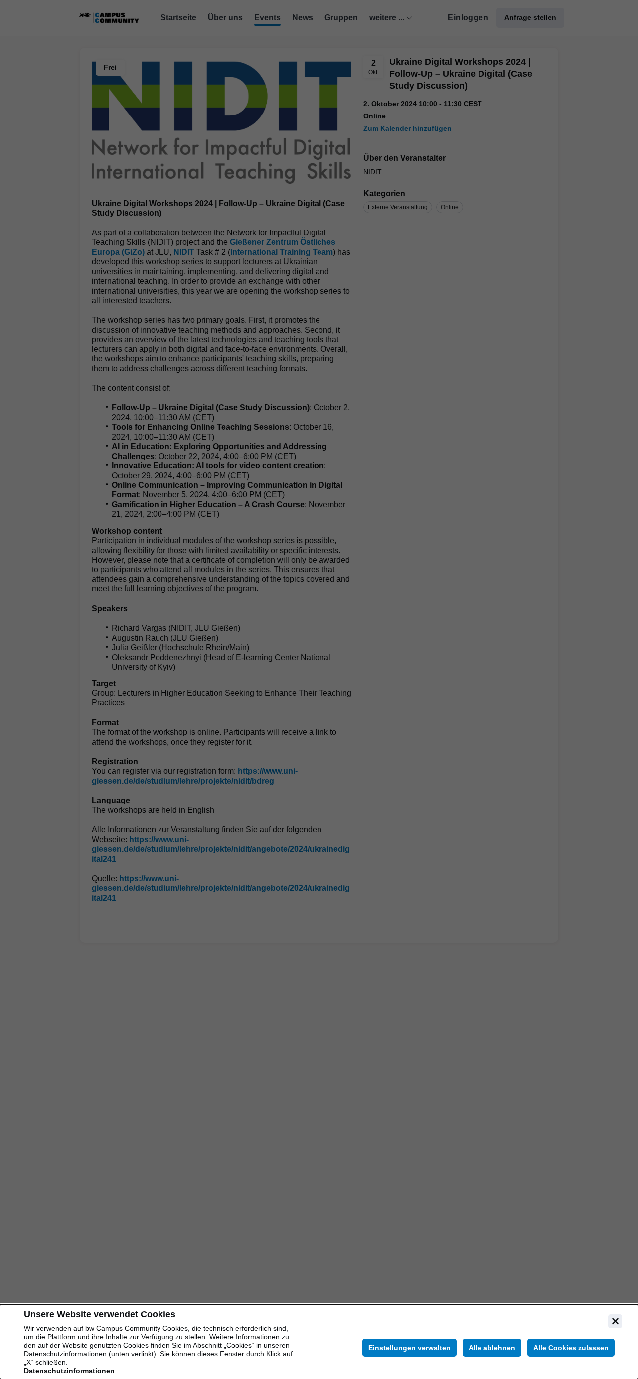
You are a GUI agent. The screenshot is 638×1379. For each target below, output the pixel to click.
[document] (319, 1341)
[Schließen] (615, 1321)
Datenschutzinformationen (69, 1371)
